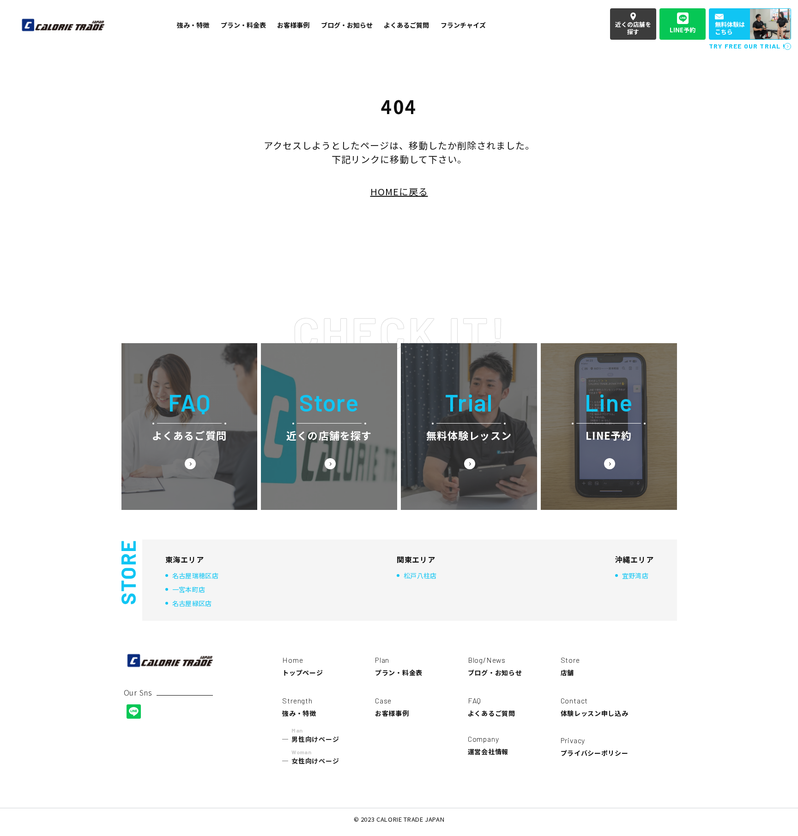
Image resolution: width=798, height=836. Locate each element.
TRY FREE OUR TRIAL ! (747, 46)
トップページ (302, 666)
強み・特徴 (299, 707)
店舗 (570, 666)
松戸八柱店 (420, 575)
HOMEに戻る (399, 191)
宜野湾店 (635, 575)
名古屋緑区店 (192, 603)
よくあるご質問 (491, 707)
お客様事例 (392, 707)
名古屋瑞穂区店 (195, 575)
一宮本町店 (189, 589)
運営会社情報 (488, 745)
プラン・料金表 (399, 666)
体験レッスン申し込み (595, 707)
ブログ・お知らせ (495, 666)
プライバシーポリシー (595, 746)
